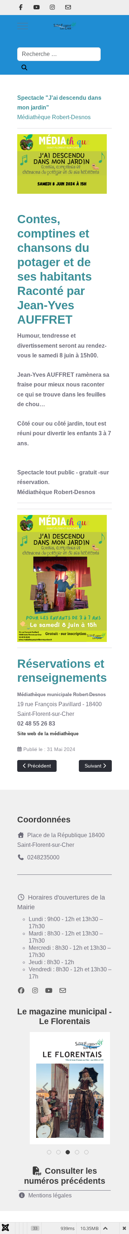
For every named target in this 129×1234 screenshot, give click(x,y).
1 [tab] (49, 1154)
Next (94, 1087)
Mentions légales (50, 1195)
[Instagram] (52, 7)
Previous (46, 1087)
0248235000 (43, 857)
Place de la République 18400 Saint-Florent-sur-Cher (61, 840)
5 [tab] (87, 1154)
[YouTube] (36, 7)
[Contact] (68, 7)
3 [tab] (68, 1154)
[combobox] (59, 54)
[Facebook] (20, 7)
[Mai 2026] (70, 1088)
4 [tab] (77, 1154)
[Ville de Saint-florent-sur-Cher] (64, 26)
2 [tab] (59, 1154)
